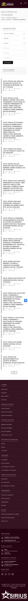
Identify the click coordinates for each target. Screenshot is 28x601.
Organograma (4, 502)
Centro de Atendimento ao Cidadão (10, 514)
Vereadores (4, 392)
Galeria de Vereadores (6, 415)
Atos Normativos (5, 463)
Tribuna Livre (4, 521)
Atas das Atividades (6, 431)
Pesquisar (8, 62)
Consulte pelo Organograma (11, 551)
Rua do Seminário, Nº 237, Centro (12, 541)
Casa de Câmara (5, 408)
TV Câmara (4, 450)
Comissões (4, 399)
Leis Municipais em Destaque (8, 470)
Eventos (3, 443)
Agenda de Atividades (6, 424)
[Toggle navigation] (25, 3)
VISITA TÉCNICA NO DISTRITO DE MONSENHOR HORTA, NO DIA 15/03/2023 (14, 280)
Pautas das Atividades (6, 428)
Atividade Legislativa (11, 17)
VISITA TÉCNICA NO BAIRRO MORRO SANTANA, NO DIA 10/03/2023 (12, 344)
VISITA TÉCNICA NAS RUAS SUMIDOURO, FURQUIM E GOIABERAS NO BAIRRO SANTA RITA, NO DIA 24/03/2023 (13, 204)
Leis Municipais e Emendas (8, 466)
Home (2, 17)
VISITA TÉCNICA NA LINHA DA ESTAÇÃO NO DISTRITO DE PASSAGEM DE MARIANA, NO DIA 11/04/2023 (13, 84)
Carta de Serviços (5, 498)
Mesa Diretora (4, 396)
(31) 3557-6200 (7, 554)
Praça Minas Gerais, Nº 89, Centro (12, 538)
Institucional (4, 389)
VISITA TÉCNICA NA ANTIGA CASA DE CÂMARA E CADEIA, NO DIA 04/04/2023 (13, 151)
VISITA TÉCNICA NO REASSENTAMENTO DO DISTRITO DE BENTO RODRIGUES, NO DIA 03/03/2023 (13, 360)
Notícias (3, 447)
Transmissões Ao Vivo (6, 435)
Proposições (4, 459)
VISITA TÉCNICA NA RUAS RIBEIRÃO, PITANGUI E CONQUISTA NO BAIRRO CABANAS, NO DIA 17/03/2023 (13, 264)
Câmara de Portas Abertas (8, 517)
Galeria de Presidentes (6, 412)
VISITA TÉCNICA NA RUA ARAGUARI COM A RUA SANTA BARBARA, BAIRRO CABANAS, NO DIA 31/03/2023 (14, 167)
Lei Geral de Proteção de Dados (10, 586)
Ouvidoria (3, 505)
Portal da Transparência (7, 495)
